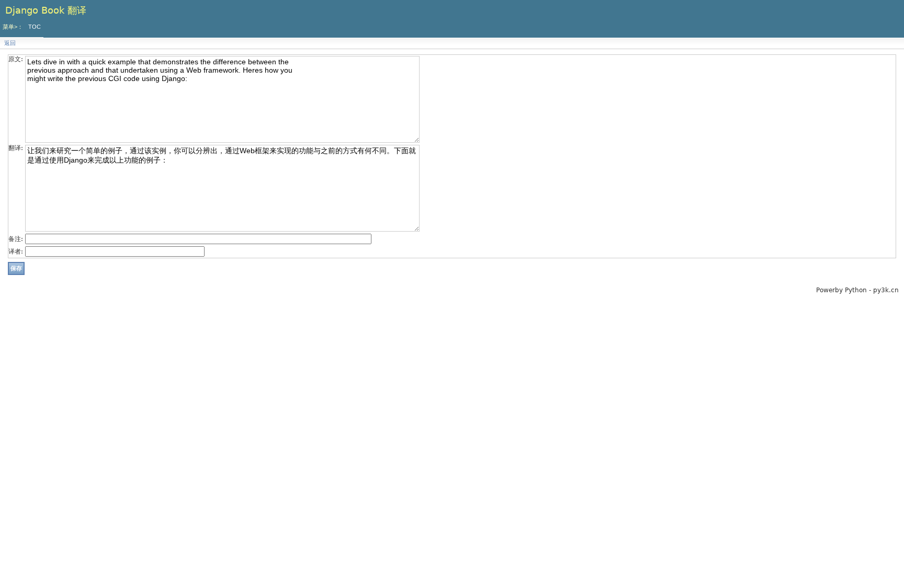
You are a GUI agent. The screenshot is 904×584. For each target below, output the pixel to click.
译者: (15, 251)
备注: (15, 239)
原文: (15, 59)
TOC (34, 27)
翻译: (15, 148)
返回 (10, 43)
